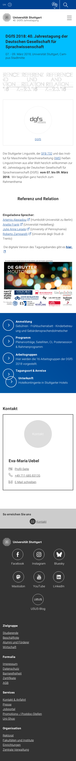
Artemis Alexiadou (14, 220)
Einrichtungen (12, 745)
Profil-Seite (22, 469)
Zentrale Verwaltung (16, 749)
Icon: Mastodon (18, 576)
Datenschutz (11, 668)
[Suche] (65, 4)
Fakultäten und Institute (18, 740)
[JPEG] (38, 81)
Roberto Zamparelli (15, 234)
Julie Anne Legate (14, 229)
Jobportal (9, 709)
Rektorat (8, 735)
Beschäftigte (11, 637)
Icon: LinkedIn (58, 576)
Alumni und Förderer (16, 642)
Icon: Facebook (17, 554)
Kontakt (41, 521)
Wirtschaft (9, 647)
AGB (5, 683)
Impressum (10, 664)
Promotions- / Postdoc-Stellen (22, 714)
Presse (7, 704)
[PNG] (38, 283)
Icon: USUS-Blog (38, 599)
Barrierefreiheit (12, 673)
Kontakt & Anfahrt (14, 699)
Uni (4, 4)
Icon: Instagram (38, 554)
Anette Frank (11, 224)
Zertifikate (9, 678)
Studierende (10, 633)
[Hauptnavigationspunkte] (69, 18)
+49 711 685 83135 (27, 475)
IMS (57, 158)
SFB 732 (46, 153)
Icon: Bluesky (59, 554)
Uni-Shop (9, 718)
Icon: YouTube (39, 576)
